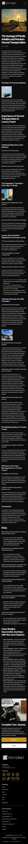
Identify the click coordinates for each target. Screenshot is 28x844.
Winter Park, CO (6, 821)
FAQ (3, 799)
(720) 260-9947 (6, 766)
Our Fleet (4, 794)
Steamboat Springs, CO (8, 824)
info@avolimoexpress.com (8, 767)
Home (3, 787)
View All (4, 829)
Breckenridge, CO (7, 816)
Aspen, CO (5, 811)
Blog (3, 797)
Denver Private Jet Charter (10, 279)
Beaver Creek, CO (7, 814)
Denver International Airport (9, 819)
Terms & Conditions (15, 841)
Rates (3, 792)
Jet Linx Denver (7, 285)
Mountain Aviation (7, 290)
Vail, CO (4, 826)
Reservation (5, 789)
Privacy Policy (5, 841)
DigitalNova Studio (17, 835)
